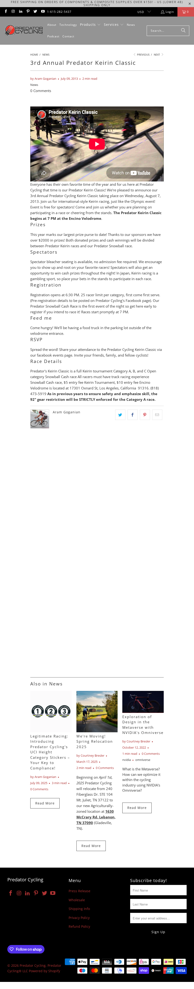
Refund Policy (79, 926)
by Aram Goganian (43, 79)
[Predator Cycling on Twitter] (35, 12)
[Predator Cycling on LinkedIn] (20, 12)
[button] (90, 25)
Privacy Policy (79, 917)
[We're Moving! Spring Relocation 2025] (97, 711)
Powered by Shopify (44, 971)
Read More (45, 803)
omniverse (142, 760)
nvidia (126, 760)
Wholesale (77, 900)
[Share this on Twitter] (120, 415)
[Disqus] (97, 491)
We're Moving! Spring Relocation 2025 (94, 741)
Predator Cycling (33, 965)
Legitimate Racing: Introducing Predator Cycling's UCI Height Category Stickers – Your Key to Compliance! (50, 752)
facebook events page (54, 355)
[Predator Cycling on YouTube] (42, 12)
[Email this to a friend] (157, 415)
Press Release (79, 891)
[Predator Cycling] (24, 30)
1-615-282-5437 (59, 12)
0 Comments (40, 90)
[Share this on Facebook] (133, 415)
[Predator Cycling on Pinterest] (28, 12)
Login (170, 12)
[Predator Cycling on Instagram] (13, 12)
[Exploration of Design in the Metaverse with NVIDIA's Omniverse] (143, 702)
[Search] (183, 31)
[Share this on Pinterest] (145, 415)
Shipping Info (79, 908)
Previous (143, 54)
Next (157, 54)
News (34, 85)
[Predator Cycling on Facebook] (6, 12)
